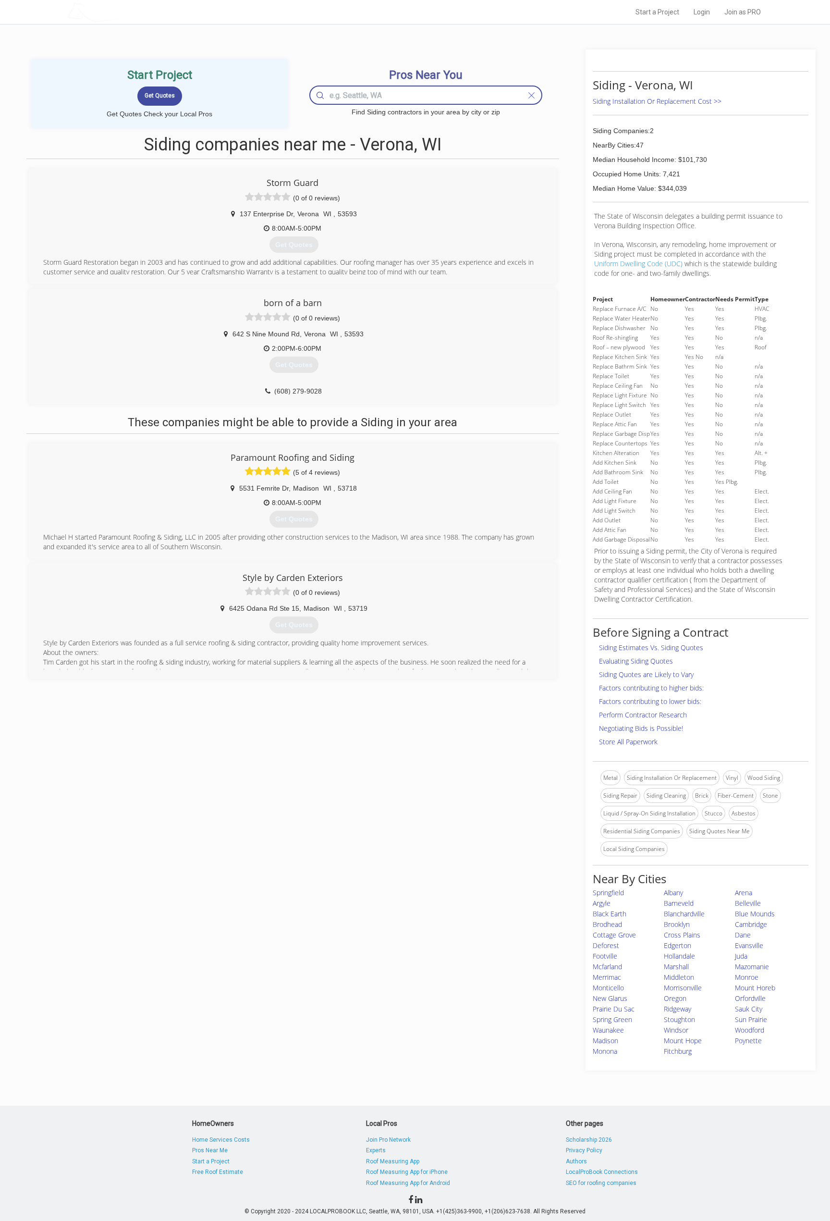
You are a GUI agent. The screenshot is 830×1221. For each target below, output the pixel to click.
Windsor (676, 1030)
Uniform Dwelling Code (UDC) (638, 263)
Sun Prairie (751, 1019)
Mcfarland (607, 966)
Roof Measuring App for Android (408, 1183)
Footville (605, 956)
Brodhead (607, 924)
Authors (576, 1161)
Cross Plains (682, 934)
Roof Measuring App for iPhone (407, 1172)
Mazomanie (752, 966)
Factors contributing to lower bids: (650, 701)
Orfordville (750, 998)
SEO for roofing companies (601, 1183)
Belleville (748, 903)
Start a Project (657, 12)
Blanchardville (684, 913)
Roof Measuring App (392, 1161)
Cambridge (751, 924)
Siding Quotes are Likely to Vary (646, 674)
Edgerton (677, 945)
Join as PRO (742, 12)
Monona (605, 1051)
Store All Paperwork (628, 741)
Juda (741, 956)
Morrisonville (683, 987)
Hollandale (679, 956)
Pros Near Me (210, 1150)
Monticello (608, 987)
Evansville (749, 945)
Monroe (746, 977)
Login (702, 12)
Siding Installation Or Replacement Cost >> (657, 101)
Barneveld (679, 903)
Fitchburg (678, 1051)
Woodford (749, 1030)
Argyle (601, 903)
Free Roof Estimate (217, 1172)
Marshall (676, 966)
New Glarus (610, 998)
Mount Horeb (755, 987)
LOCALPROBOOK (122, 12)
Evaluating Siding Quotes (636, 661)
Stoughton (679, 1019)
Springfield (608, 892)
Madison (605, 1040)
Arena (743, 892)
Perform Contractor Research (643, 714)
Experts (376, 1150)
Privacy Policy (584, 1150)
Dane (743, 934)
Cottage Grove (614, 934)
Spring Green (612, 1019)
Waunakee (608, 1030)
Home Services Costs (221, 1139)
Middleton (679, 977)
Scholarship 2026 (589, 1139)
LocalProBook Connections (602, 1172)
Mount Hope (683, 1040)
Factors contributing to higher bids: (651, 687)
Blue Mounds (755, 913)
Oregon (675, 998)
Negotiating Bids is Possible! (641, 728)
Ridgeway (677, 1008)
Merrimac (607, 977)
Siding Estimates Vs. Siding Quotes (651, 647)
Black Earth (609, 913)
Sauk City (748, 1008)
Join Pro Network (388, 1139)
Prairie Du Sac (614, 1008)
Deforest (606, 945)
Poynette (748, 1040)
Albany (673, 892)
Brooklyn (677, 924)
